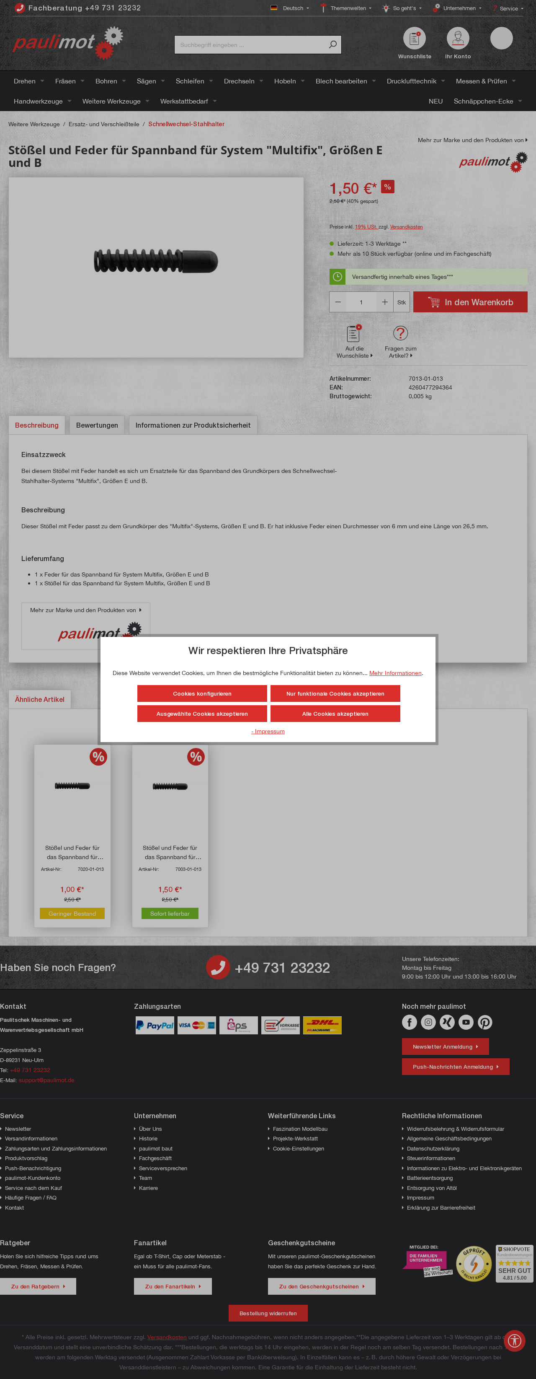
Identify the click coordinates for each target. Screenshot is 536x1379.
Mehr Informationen (395, 672)
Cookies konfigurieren (202, 693)
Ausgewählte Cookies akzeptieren (202, 713)
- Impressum (268, 731)
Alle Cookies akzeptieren (335, 713)
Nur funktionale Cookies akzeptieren (335, 693)
